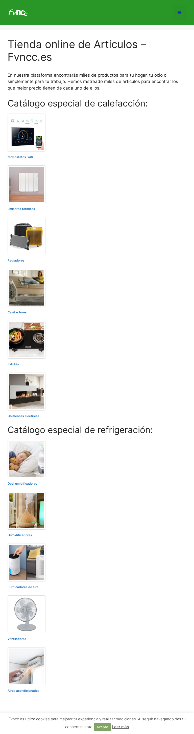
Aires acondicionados (23, 691)
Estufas (13, 364)
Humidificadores (20, 535)
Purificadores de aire (23, 587)
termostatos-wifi (20, 157)
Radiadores (16, 260)
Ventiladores (17, 639)
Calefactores (17, 312)
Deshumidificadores (22, 483)
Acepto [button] (102, 727)
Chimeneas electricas (23, 416)
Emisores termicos (21, 209)
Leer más (120, 726)
